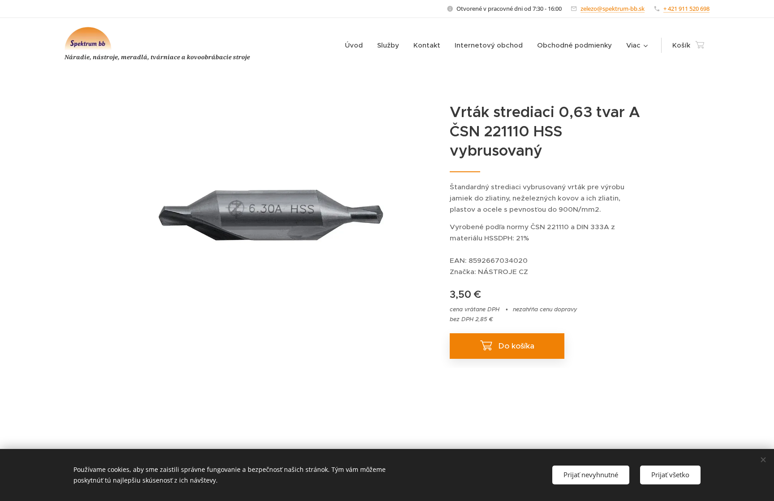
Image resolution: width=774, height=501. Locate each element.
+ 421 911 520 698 (686, 8)
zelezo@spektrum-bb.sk (612, 8)
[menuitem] (356, 45)
